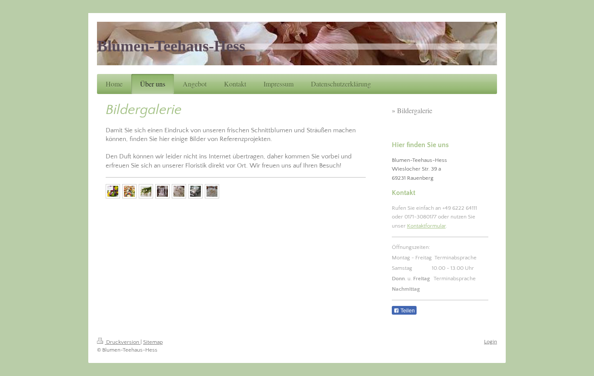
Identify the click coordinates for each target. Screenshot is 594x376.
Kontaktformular (426, 226)
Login (490, 342)
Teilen (407, 311)
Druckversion (122, 342)
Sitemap (153, 342)
